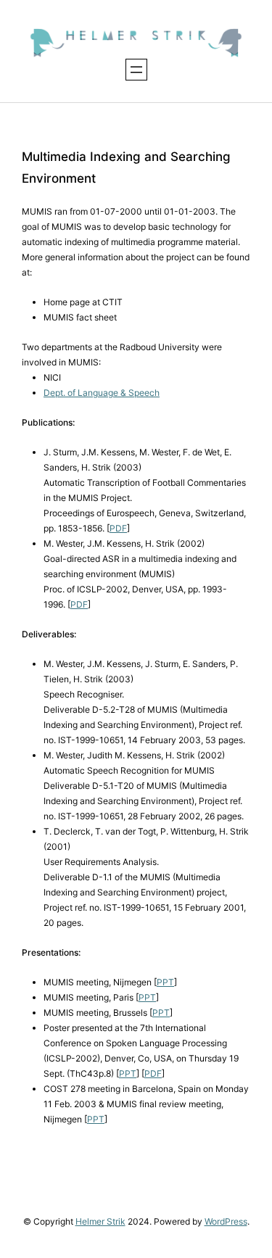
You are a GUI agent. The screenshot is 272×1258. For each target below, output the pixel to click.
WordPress (226, 1221)
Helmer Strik (100, 1221)
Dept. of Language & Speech (102, 392)
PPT (165, 982)
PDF (118, 528)
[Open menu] (136, 69)
